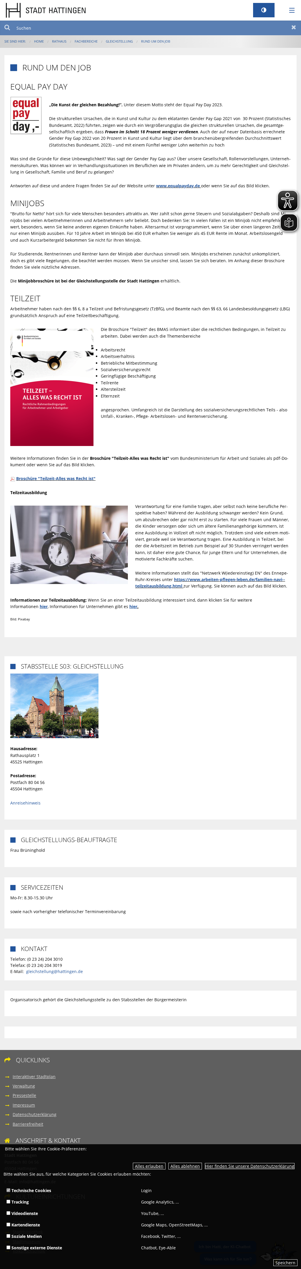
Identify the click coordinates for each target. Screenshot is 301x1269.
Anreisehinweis (25, 803)
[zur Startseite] (45, 10)
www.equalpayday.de (178, 186)
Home (39, 41)
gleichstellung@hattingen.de (54, 971)
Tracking (19, 1202)
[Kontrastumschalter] (264, 10)
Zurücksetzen (294, 28)
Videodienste (24, 1213)
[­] (290, 11)
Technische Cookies (30, 1190)
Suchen (7, 28)
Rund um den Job (155, 41)
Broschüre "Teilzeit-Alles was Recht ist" (56, 478)
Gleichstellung (119, 41)
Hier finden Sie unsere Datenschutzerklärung (249, 1166)
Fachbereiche (86, 41)
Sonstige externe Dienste (36, 1248)
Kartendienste (25, 1225)
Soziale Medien (26, 1236)
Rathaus (59, 41)
